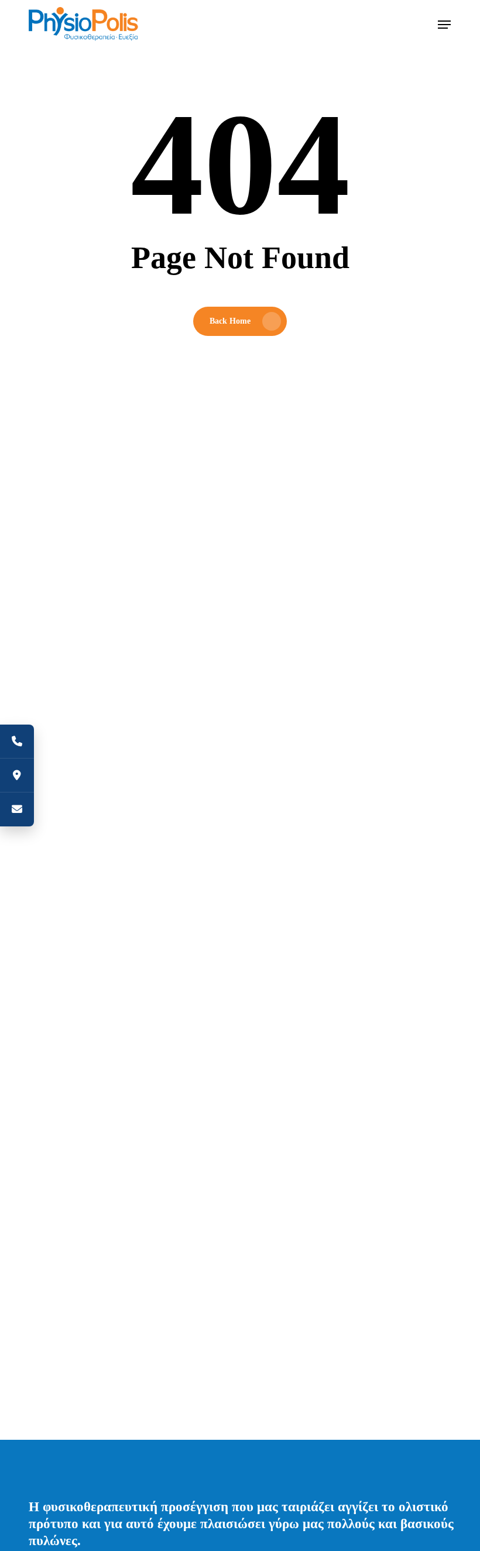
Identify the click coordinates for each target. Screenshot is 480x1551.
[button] (444, 24)
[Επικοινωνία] (17, 809)
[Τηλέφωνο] (17, 742)
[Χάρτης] (17, 775)
